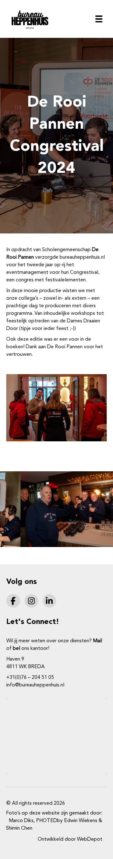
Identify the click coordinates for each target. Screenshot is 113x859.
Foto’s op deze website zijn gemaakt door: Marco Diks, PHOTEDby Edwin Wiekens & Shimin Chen (54, 821)
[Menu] (99, 19)
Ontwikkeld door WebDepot (70, 839)
